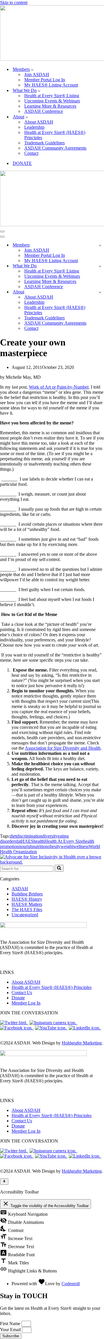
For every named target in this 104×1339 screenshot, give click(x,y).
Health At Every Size (63, 841)
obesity (54, 846)
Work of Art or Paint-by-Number (58, 387)
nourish (25, 846)
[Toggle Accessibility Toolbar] (4, 1181)
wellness (81, 846)
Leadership (34, 127)
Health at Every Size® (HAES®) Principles (54, 135)
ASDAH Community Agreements (55, 148)
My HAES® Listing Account (51, 84)
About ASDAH (38, 121)
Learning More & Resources (50, 106)
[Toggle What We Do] (100, 266)
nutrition (40, 846)
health (39, 841)
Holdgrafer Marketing (82, 1042)
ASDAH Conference (43, 111)
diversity (50, 836)
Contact (31, 153)
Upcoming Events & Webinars (52, 100)
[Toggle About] (100, 292)
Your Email (11, 1329)
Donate (18, 997)
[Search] (59, 868)
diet (13, 836)
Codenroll (71, 1283)
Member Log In (26, 1002)
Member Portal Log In (44, 79)
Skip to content (13, 2)
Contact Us (22, 992)
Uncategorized (25, 914)
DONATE (22, 163)
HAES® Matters (27, 904)
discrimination (29, 836)
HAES (27, 841)
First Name (10, 1323)
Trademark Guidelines (44, 142)
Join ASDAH (36, 74)
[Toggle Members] (100, 245)
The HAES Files (27, 909)
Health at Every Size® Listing (51, 95)
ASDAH (20, 888)
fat (18, 841)
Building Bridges (27, 893)
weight (67, 846)
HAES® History (27, 899)
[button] (32, 69)
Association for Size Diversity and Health (63, 748)
